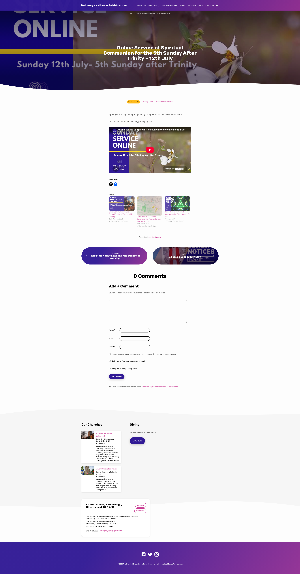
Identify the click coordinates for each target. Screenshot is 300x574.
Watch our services (206, 5)
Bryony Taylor (148, 102)
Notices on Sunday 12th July (184, 256)
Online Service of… (165, 14)
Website (112, 347)
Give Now (137, 441)
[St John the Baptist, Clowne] (87, 470)
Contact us (141, 5)
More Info (140, 505)
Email (111, 338)
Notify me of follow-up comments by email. (128, 361)
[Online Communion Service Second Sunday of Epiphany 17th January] (122, 203)
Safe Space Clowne (169, 5)
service (151, 237)
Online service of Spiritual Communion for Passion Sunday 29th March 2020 (149, 219)
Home (131, 14)
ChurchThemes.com (175, 564)
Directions (140, 511)
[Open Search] (217, 5)
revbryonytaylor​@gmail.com (105, 446)
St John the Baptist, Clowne (106, 469)
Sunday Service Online (149, 14)
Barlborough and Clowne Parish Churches (104, 5)
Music (182, 5)
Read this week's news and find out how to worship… (115, 257)
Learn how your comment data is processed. (160, 387)
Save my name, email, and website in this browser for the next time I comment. (144, 354)
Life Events (191, 5)
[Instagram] (156, 554)
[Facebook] (143, 554)
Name (112, 330)
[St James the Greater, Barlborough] (87, 435)
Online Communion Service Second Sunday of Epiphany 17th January (121, 214)
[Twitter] (150, 554)
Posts (137, 14)
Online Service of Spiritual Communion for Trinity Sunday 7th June (177, 214)
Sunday (158, 237)
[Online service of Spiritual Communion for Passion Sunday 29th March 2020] (149, 206)
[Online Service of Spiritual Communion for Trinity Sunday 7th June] (177, 203)
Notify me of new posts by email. (124, 369)
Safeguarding (153, 5)
